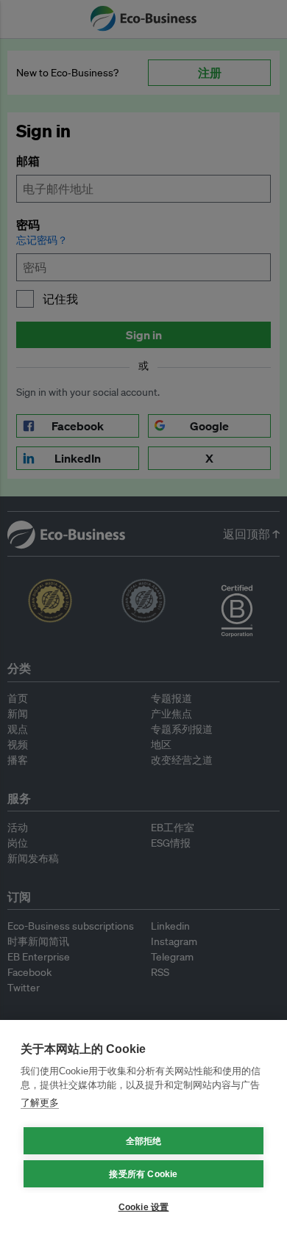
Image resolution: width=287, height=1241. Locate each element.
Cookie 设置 (143, 1207)
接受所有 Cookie (143, 1174)
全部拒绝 (144, 1141)
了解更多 (40, 1102)
